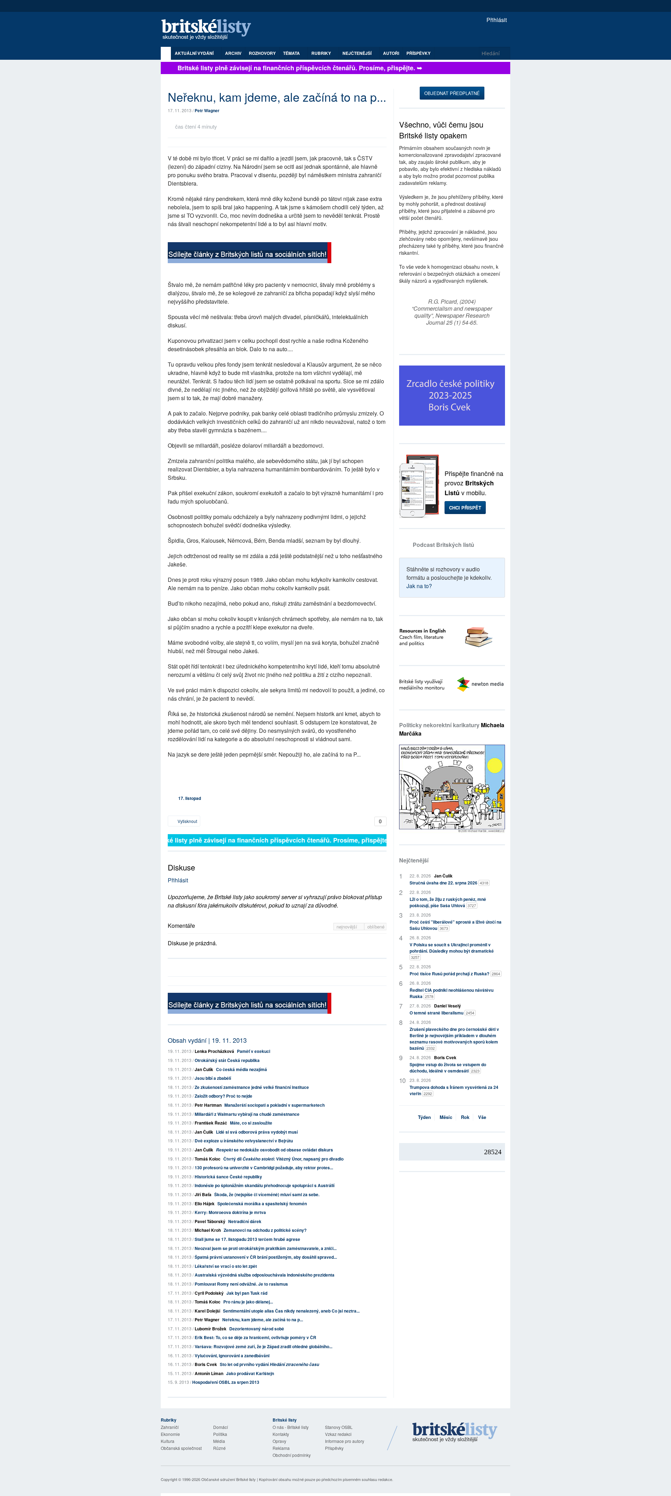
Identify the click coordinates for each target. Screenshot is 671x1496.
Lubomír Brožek (210, 1328)
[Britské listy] (249, 254)
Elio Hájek (205, 1203)
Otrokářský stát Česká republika (227, 1060)
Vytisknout (186, 821)
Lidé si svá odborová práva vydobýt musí (257, 1132)
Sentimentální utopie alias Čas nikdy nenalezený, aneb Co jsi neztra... (291, 1311)
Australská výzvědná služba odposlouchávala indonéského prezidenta (264, 1275)
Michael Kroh (208, 1230)
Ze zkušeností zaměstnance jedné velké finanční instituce (252, 1087)
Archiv (233, 53)
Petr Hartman (208, 1105)
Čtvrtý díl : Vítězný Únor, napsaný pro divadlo (283, 1159)
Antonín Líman (209, 1373)
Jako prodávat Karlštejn (250, 1373)
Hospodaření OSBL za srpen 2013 (225, 1382)
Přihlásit (496, 20)
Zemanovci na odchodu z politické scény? (265, 1230)
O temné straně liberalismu (442, 1013)
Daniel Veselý (447, 1006)
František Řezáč (211, 1123)
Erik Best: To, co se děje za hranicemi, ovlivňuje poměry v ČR (255, 1337)
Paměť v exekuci (253, 1051)
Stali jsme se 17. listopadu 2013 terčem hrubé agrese (247, 1239)
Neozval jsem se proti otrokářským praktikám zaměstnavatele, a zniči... (266, 1248)
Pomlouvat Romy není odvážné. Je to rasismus (241, 1284)
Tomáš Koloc (208, 1159)
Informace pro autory (344, 1441)
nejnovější (348, 926)
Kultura (167, 1441)
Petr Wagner (207, 110)
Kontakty (281, 1434)
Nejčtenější (413, 860)
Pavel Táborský (210, 1221)
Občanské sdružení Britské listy (228, 1479)
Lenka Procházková (214, 1051)
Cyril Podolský (209, 1293)
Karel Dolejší (207, 1311)
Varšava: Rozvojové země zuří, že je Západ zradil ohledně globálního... (263, 1346)
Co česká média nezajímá (241, 1069)
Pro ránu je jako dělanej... (248, 1302)
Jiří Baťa (203, 1194)
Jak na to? (419, 586)
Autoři (391, 53)
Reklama (281, 1448)
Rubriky (321, 53)
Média (219, 1441)
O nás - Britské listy (291, 1427)
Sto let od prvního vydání (269, 1364)
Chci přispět (465, 507)
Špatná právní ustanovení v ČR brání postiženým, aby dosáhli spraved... (266, 1257)
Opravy (279, 1441)
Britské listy (210, 30)
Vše (482, 1117)
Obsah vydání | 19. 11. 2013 (207, 1040)
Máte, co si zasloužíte (251, 1123)
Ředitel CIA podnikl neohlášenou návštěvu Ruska (451, 993)
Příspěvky (418, 53)
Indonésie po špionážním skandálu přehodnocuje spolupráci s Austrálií (264, 1185)
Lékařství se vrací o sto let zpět (226, 1266)
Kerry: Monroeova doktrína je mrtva (230, 1212)
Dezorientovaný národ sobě (256, 1328)
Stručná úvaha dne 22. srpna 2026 (449, 883)
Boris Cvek (206, 1364)
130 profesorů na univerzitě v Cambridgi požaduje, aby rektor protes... (264, 1167)
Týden (424, 1117)
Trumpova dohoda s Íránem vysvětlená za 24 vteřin (454, 1090)
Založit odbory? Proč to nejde (223, 1096)
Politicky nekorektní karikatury (451, 729)
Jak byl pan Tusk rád (246, 1293)
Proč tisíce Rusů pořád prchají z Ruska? (455, 973)
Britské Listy (455, 1432)
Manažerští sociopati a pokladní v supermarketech (274, 1105)
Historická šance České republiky (228, 1176)
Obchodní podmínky (292, 1455)
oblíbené (375, 926)
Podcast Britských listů (443, 545)
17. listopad (189, 798)
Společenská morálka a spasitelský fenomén (262, 1203)
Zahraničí (170, 1427)
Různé (219, 1448)
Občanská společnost (181, 1448)
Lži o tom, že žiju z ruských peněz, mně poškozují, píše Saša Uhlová (448, 902)
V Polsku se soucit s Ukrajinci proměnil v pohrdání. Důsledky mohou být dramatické (452, 950)
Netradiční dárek (244, 1221)
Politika (220, 1434)
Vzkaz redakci (338, 1434)
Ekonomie (170, 1434)
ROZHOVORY (262, 53)
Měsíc (446, 1117)
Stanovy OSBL (339, 1427)
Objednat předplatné (452, 93)
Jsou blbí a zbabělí (213, 1078)
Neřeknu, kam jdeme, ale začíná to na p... (262, 1319)
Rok (465, 1117)
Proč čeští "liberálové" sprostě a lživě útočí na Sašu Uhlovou (456, 925)
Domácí (220, 1427)
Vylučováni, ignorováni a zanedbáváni (232, 1355)
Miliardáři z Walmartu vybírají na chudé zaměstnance (247, 1114)
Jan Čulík (204, 1069)
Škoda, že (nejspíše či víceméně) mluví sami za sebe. (266, 1194)
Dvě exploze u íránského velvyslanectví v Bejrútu (244, 1140)
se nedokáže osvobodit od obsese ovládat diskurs (274, 1150)
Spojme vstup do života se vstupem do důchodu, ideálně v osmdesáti (448, 1067)
